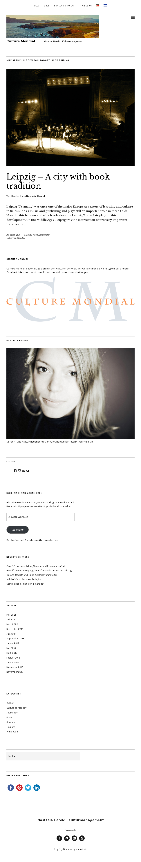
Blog (37, 6)
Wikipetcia (12, 731)
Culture (10, 703)
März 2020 (12, 624)
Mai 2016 (11, 648)
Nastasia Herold (35, 196)
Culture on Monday (15, 238)
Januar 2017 (12, 643)
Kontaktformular (64, 6)
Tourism (10, 727)
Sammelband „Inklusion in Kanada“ (25, 583)
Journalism (12, 712)
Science (10, 722)
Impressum (85, 6)
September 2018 (15, 638)
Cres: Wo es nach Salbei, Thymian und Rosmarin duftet (35, 566)
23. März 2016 (13, 235)
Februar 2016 (13, 657)
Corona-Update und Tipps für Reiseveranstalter (31, 575)
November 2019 (14, 629)
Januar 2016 (12, 662)
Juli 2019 (11, 634)
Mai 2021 (11, 614)
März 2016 (11, 653)
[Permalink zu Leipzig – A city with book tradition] (70, 165)
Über (47, 6)
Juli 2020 (11, 619)
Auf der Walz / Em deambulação (23, 579)
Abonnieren (17, 529)
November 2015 (14, 672)
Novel (9, 717)
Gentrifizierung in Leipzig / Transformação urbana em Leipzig (39, 570)
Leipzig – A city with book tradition (58, 181)
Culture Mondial (20, 41)
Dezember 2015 (14, 667)
